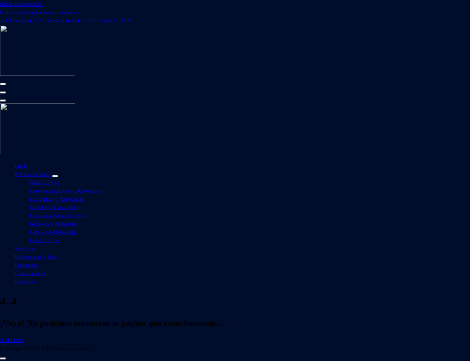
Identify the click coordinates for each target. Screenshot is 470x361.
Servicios (25, 248)
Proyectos (26, 265)
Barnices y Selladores (54, 224)
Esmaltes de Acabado (53, 207)
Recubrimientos (33, 174)
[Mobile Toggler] (55, 176)
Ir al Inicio (12, 340)
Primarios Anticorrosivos (57, 215)
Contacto (25, 281)
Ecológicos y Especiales (56, 199)
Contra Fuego (45, 182)
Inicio (21, 166)
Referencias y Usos (37, 257)
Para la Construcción (53, 232)
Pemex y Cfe (44, 240)
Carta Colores (30, 273)
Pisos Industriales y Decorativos (65, 191)
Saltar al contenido (21, 4)
